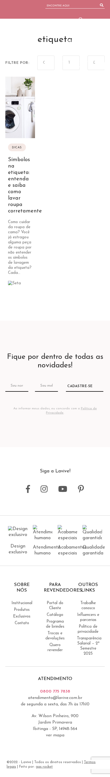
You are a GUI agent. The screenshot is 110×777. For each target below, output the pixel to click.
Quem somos (91, 19)
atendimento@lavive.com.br (55, 698)
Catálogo (55, 615)
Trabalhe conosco (88, 605)
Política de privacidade (88, 629)
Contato (22, 623)
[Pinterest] (103, 81)
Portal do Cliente (55, 605)
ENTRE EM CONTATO (81, 66)
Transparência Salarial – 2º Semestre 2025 (88, 646)
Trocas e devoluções (55, 635)
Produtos (22, 610)
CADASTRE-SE (80, 386)
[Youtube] (94, 81)
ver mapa (55, 735)
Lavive (25, 41)
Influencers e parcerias (88, 617)
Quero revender (55, 647)
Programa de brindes (55, 624)
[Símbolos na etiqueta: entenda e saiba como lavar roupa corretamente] (20, 185)
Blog (100, 27)
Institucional (21, 603)
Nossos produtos (68, 27)
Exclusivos (21, 617)
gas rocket (44, 766)
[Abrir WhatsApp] (97, 763)
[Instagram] (85, 81)
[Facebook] (78, 81)
